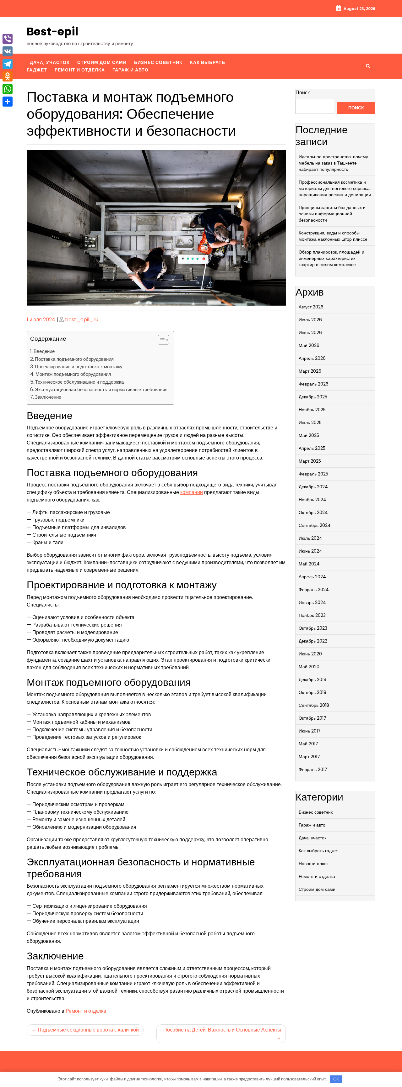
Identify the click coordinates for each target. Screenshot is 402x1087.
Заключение (48, 397)
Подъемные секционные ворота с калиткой (88, 1029)
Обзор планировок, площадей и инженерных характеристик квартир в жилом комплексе (331, 258)
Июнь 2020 (310, 654)
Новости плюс (313, 863)
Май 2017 (308, 744)
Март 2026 (310, 371)
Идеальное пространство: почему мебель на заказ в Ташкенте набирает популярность (333, 163)
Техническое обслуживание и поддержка (79, 382)
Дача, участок (50, 62)
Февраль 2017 (313, 769)
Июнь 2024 (310, 551)
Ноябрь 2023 (312, 615)
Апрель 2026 (312, 358)
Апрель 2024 (312, 577)
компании (191, 492)
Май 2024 (309, 564)
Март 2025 (310, 461)
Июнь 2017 (310, 731)
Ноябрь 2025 (312, 410)
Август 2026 (311, 307)
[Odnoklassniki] (7, 76)
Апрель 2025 (312, 448)
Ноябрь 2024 (312, 499)
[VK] (7, 51)
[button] (160, 341)
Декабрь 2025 (313, 397)
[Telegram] (7, 64)
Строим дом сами (102, 62)
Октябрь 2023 (313, 628)
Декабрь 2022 (313, 641)
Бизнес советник (158, 62)
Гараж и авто (130, 70)
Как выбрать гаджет (319, 851)
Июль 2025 (310, 422)
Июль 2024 (310, 538)
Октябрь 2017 (312, 718)
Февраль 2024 (314, 589)
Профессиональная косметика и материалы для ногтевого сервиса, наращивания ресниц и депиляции (335, 188)
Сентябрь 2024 (315, 525)
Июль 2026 (310, 320)
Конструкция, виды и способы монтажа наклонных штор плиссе (333, 236)
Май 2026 (309, 345)
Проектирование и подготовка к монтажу (78, 366)
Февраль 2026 (314, 384)
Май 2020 (309, 667)
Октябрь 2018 (312, 692)
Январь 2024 (312, 602)
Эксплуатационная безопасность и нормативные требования (101, 389)
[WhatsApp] (7, 89)
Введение (44, 351)
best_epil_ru (81, 319)
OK (336, 1079)
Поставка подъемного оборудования (74, 359)
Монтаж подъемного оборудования (73, 374)
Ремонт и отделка (80, 70)
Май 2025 (309, 435)
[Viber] (7, 39)
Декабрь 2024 (313, 487)
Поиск (303, 92)
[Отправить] (7, 101)
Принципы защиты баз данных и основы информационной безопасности (332, 213)
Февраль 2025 (313, 474)
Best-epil (52, 31)
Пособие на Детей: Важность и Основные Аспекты (222, 1029)
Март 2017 (309, 757)
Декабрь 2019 (312, 679)
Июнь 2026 (310, 332)
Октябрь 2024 (313, 512)
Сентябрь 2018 (314, 705)
